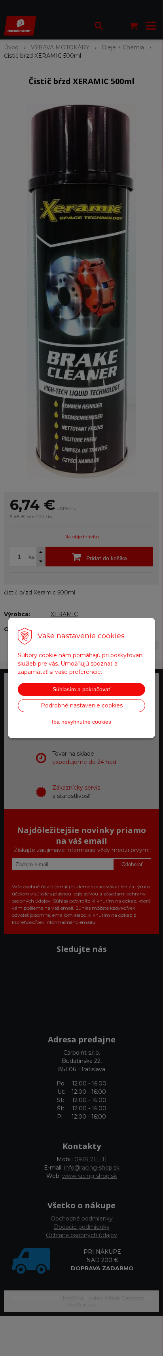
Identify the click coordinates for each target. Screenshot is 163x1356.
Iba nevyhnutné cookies (81, 721)
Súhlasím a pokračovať (81, 689)
